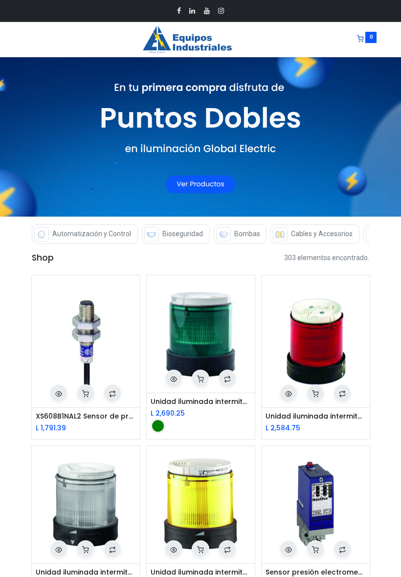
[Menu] (24, 39)
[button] (58, 393)
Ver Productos (200, 184)
